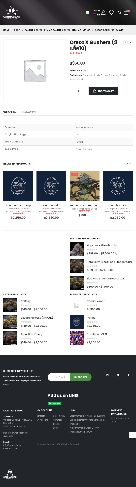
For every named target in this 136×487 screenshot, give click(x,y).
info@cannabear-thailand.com (13, 446)
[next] (130, 42)
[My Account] (103, 13)
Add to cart (106, 91)
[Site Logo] (11, 12)
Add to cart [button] (28, 177)
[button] (88, 12)
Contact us (41, 416)
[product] (18, 186)
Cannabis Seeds (91, 75)
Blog (97, 10)
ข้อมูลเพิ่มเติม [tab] (9, 111)
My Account (42, 420)
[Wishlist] (111, 13)
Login (55, 428)
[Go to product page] (77, 249)
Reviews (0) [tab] (29, 111)
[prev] (125, 42)
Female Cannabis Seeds (113, 75)
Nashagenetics (77, 79)
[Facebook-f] (129, 375)
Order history (59, 416)
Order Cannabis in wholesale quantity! (87, 416)
